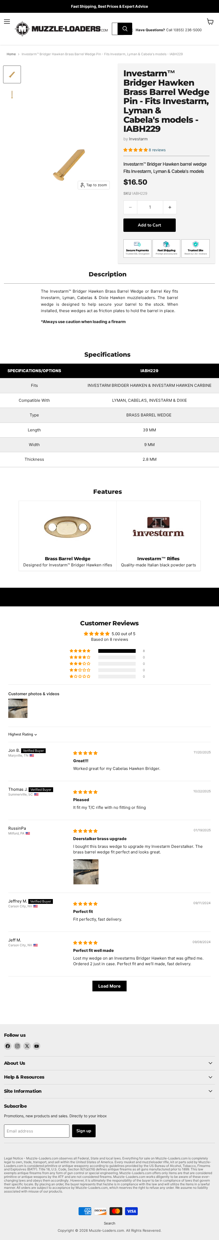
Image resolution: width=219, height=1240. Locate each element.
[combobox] (115, 29)
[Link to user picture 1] (86, 872)
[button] (136, 149)
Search (109, 1223)
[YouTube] (36, 1046)
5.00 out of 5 (123, 633)
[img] (85, 753)
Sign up (83, 1131)
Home (11, 54)
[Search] (125, 29)
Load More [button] (109, 986)
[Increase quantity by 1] (170, 207)
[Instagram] (17, 1046)
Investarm (138, 138)
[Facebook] (7, 1046)
